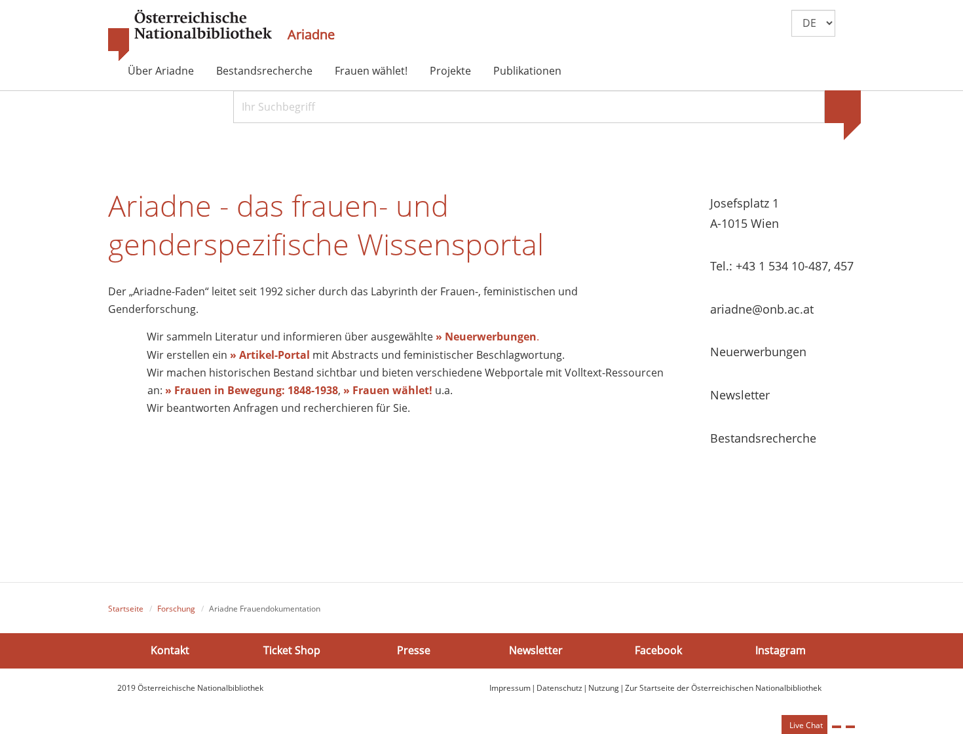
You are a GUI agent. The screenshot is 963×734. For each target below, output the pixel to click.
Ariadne (311, 34)
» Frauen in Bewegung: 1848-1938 (251, 390)
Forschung (176, 608)
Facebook (658, 650)
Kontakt (170, 650)
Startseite (125, 608)
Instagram (780, 650)
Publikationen (527, 71)
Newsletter (536, 650)
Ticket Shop (291, 650)
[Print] (836, 726)
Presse (413, 650)
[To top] (850, 726)
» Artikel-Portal (270, 355)
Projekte (450, 71)
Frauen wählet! (371, 71)
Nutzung (603, 687)
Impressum (510, 687)
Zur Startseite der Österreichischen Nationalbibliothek (723, 687)
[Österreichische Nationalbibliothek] (190, 36)
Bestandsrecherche (264, 71)
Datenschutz (559, 687)
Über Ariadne (161, 71)
